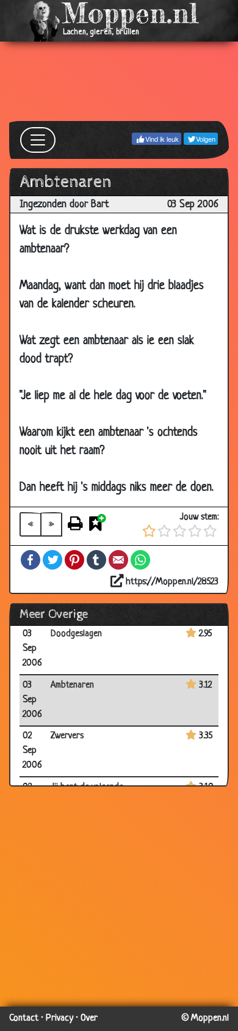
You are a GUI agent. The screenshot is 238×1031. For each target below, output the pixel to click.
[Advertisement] (119, 81)
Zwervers (67, 736)
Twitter (52, 560)
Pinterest (74, 560)
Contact (23, 1018)
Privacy (59, 1018)
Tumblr (96, 560)
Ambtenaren (72, 685)
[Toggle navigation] (38, 140)
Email (118, 560)
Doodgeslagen (76, 634)
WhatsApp (140, 560)
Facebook (30, 560)
